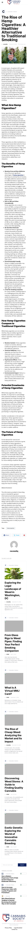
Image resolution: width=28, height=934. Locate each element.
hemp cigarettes (10, 528)
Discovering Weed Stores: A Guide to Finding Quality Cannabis (14, 784)
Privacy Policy (8, 927)
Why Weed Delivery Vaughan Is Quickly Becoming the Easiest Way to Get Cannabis (9, 901)
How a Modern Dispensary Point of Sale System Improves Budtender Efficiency (10, 878)
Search (22, 865)
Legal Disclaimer (18, 927)
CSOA (7, 654)
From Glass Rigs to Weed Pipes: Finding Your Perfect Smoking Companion (13, 643)
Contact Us (14, 929)
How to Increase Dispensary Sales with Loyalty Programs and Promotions (9, 890)
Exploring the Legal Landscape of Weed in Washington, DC (13, 590)
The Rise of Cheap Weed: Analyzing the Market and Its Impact (13, 735)
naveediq (5, 44)
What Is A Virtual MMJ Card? (12, 690)
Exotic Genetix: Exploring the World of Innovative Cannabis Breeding (14, 835)
